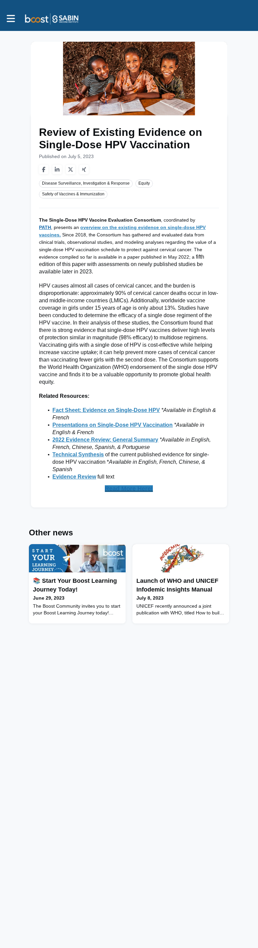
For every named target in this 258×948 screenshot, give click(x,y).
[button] (11, 18)
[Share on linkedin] (57, 169)
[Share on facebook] (43, 169)
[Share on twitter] (70, 169)
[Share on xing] (84, 169)
